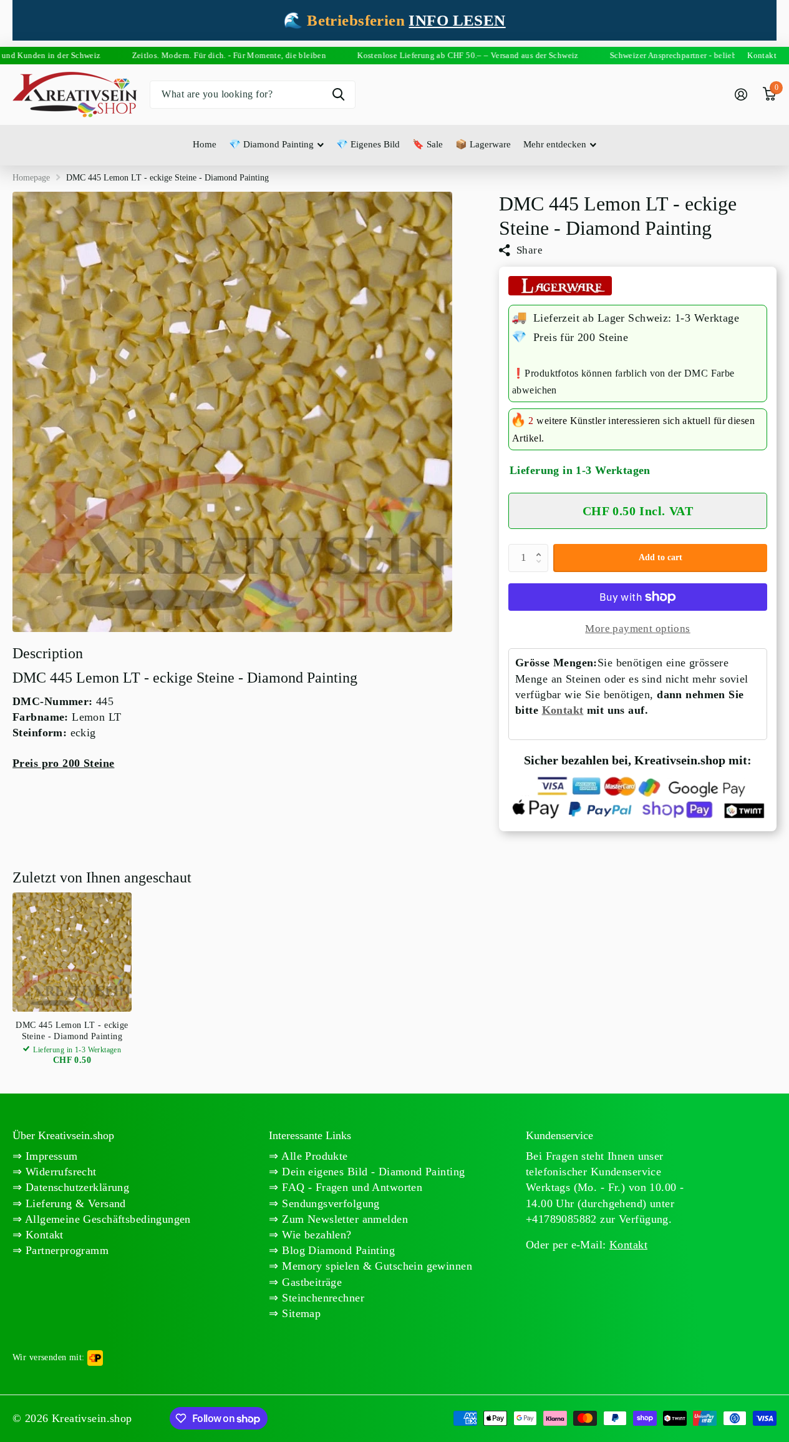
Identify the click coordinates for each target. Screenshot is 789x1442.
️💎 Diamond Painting (271, 144)
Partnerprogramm (65, 1250)
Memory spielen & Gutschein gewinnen (375, 1266)
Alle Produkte (313, 1156)
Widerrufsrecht (59, 1171)
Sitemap (300, 1313)
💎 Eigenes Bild (368, 144)
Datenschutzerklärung (75, 1187)
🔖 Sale (427, 144)
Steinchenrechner (321, 1297)
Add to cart (660, 557)
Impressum (49, 1156)
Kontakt (563, 710)
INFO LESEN (457, 20)
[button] (541, 548)
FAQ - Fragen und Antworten (350, 1187)
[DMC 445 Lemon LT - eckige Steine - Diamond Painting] (72, 952)
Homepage (31, 177)
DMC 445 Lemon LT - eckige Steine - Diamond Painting (72, 1030)
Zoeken (338, 95)
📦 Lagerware (483, 144)
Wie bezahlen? (315, 1234)
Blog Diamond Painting (337, 1250)
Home (204, 144)
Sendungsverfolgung (329, 1203)
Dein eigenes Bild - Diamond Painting (372, 1171)
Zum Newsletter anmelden (343, 1219)
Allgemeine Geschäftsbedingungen (106, 1219)
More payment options (637, 629)
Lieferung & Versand (73, 1203)
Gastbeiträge (310, 1282)
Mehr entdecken (554, 144)
